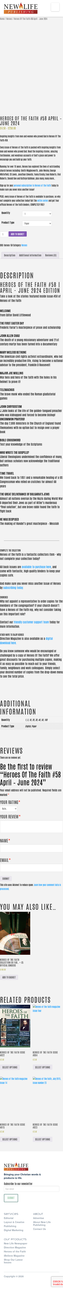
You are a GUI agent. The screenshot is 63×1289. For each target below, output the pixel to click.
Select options (9, 1067)
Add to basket (17, 234)
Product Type (8, 222)
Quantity (6, 212)
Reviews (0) (50, 255)
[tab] (10, 255)
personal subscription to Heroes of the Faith (32, 185)
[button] (55, 7)
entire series (42, 200)
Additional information (30, 255)
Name (5, 840)
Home (2, 18)
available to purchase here (36, 567)
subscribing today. (13, 587)
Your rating (10, 801)
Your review (10, 816)
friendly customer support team (31, 622)
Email (5, 859)
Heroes (9, 18)
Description (9, 255)
